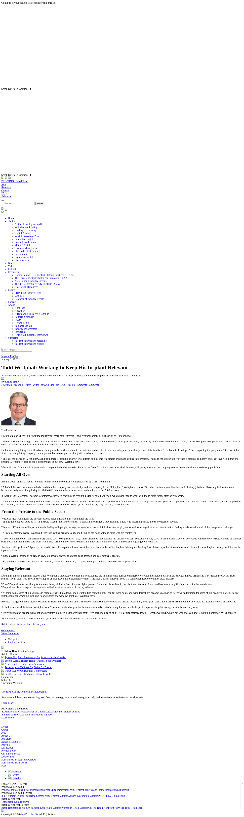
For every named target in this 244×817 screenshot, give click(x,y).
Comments (93, 384)
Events (11, 290)
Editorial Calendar (24, 316)
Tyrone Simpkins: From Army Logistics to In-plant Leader (35, 657)
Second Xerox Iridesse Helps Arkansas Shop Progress (33, 660)
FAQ (4, 193)
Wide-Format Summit (56, 795)
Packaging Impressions (57, 789)
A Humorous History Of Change (32, 313)
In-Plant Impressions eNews (29, 343)
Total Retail (7, 801)
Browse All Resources (26, 287)
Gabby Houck (12, 381)
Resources (13, 272)
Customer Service (10, 753)
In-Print (12, 269)
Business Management (26, 248)
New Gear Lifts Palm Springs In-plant (24, 664)
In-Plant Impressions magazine (31, 340)
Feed (3, 765)
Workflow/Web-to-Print (27, 236)
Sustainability (22, 254)
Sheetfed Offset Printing (27, 251)
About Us (20, 307)
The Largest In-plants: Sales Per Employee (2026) (41, 278)
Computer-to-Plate (24, 257)
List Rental (20, 331)
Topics (11, 221)
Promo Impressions (108, 789)
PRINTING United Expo (14, 181)
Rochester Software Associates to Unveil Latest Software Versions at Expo (41, 711)
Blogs (11, 263)
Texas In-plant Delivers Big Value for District (28, 667)
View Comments (10, 633)
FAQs (18, 319)
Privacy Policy (9, 750)
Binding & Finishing (25, 230)
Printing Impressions (12, 789)
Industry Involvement (26, 328)
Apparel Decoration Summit (83, 795)
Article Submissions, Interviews (31, 334)
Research (6, 187)
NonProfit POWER (113, 807)
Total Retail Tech (134, 807)
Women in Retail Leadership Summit (41, 807)
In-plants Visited (23, 325)
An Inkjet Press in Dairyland (31, 624)
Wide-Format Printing (26, 227)
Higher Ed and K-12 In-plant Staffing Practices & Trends (44, 275)
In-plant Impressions (34, 789)
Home (11, 218)
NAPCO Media (29, 814)
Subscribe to (18, 759)
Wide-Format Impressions (83, 789)
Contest (5, 190)
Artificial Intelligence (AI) (28, 224)
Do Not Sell (7, 756)
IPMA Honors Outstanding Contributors (26, 670)
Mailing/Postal (22, 245)
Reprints (5, 744)
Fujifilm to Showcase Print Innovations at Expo (27, 714)
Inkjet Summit (8, 795)
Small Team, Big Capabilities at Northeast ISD (29, 674)
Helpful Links (22, 322)
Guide (4, 729)
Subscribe (13, 337)
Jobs (3, 184)
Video (11, 266)
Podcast (12, 301)
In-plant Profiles (9, 356)
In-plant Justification (25, 242)
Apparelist (123, 789)
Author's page (27, 651)
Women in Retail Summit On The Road (82, 807)
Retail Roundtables (11, 807)
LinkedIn (16, 778)
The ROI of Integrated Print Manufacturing (23, 691)
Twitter (15, 774)
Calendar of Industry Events (29, 298)
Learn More (7, 702)
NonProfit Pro (21, 801)
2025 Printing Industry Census (30, 281)
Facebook (16, 771)
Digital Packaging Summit (30, 795)
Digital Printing (23, 233)
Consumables (22, 260)
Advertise (6, 196)
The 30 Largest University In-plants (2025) (37, 284)
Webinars (19, 295)
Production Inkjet (24, 239)
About (11, 304)
